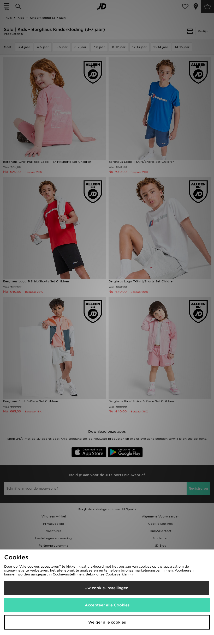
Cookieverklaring (119, 574)
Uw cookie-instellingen (106, 588)
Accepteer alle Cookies (107, 605)
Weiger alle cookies (107, 622)
